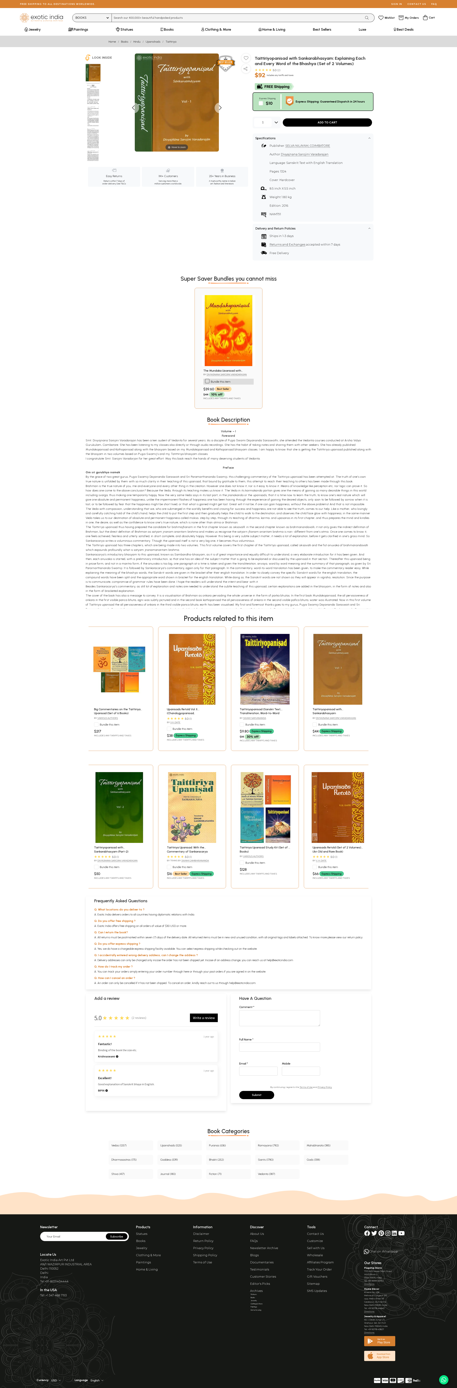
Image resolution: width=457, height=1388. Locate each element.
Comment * (246, 1007)
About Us (257, 1234)
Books (124, 41)
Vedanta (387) (266, 1174)
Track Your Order (319, 1269)
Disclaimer (201, 1234)
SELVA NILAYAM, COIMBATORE (307, 145)
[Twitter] (374, 1234)
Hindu (136, 41)
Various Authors (107, 718)
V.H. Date (175, 722)
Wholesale (315, 1255)
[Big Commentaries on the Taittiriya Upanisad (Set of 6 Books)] (119, 703)
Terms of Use (306, 1087)
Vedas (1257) (119, 1145)
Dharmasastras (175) (124, 1159)
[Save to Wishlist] (246, 59)
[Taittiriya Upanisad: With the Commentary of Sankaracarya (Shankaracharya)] (192, 842)
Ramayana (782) (268, 1145)
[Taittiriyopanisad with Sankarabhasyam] (337, 703)
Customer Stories (263, 1276)
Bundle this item (220, 381)
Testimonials (259, 1269)
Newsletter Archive (264, 1248)
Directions (369, 1284)
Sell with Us (315, 1248)
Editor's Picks (260, 1283)
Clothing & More (148, 1255)
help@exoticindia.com (280, 960)
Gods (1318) (313, 1159)
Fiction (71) (215, 1174)
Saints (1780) (265, 1159)
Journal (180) (168, 1174)
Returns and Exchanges (287, 244)
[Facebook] (367, 1234)
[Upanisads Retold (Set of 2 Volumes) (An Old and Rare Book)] (337, 842)
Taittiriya (170, 41)
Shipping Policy (205, 1255)
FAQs (254, 1241)
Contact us (416, 4)
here (186, 971)
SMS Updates (317, 1291)
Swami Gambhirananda (195, 860)
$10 (269, 103)
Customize (315, 1241)
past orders (216, 971)
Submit (257, 1095)
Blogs (254, 1255)
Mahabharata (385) (318, 1145)
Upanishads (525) (171, 1145)
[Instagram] (387, 1234)
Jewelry (141, 1248)
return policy (355, 937)
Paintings (143, 1262)
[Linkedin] (394, 1234)
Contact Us (315, 1234)
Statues (141, 1234)
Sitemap (313, 1283)
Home (112, 41)
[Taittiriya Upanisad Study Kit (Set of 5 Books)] (265, 842)
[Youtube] (401, 1234)
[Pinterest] (381, 1234)
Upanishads (153, 41)
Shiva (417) (118, 1174)
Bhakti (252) (216, 1159)
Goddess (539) (169, 1159)
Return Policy (203, 1241)
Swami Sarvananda (254, 718)
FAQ (434, 4)
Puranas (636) (217, 1145)
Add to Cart (327, 122)
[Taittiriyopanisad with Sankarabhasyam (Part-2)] (119, 842)
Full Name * (246, 1039)
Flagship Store (373, 1268)
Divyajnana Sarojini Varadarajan (304, 154)
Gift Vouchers (317, 1276)
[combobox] (237, 18)
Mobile (286, 1063)
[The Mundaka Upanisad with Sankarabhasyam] (228, 365)
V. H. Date (321, 860)
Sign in (396, 4)
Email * (243, 1063)
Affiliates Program (320, 1262)
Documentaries (261, 1262)
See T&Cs (121, 183)
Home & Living (147, 1269)
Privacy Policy (325, 1087)
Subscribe (116, 1236)
